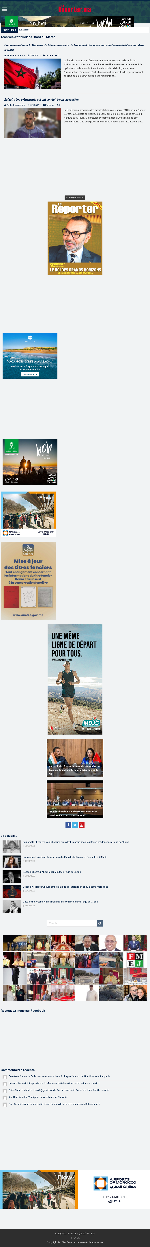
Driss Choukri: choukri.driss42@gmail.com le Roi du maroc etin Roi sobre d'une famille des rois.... (60, 1090)
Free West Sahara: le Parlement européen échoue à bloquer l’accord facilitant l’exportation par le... (60, 1076)
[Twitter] (75, 825)
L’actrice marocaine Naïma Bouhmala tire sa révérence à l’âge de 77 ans (60, 901)
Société (49, 55)
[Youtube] (82, 825)
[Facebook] (68, 825)
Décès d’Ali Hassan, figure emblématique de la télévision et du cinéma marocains (65, 886)
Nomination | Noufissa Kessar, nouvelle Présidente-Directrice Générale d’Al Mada (65, 857)
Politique (49, 105)
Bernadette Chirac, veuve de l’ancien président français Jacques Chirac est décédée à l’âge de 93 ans (76, 842)
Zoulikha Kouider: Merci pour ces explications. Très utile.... (39, 1097)
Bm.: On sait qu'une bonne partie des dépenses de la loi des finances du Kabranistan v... (55, 1104)
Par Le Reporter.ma (15, 55)
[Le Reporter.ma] (75, 8)
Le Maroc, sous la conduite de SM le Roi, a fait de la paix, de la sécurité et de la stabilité (64, 29)
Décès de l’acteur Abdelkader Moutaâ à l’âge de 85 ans (52, 872)
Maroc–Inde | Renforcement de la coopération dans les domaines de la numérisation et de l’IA (74, 770)
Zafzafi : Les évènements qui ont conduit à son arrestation (41, 99)
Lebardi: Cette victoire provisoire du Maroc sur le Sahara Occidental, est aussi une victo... (55, 1083)
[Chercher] (100, 923)
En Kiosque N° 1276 (74, 198)
